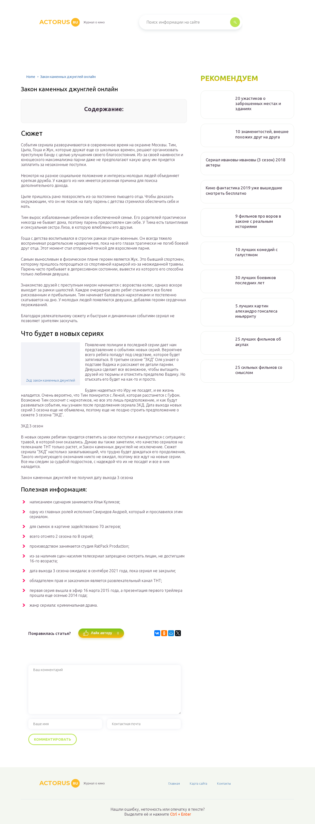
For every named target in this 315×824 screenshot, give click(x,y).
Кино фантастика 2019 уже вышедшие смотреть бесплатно (244, 190)
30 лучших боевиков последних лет (255, 280)
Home (30, 77)
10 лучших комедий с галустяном (256, 252)
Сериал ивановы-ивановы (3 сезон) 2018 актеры (245, 162)
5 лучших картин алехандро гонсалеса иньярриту (256, 311)
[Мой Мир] (171, 633)
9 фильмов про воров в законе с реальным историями (258, 221)
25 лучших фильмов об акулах (258, 341)
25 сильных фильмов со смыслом (258, 370)
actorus (58, 22)
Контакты (224, 783)
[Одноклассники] (164, 633)
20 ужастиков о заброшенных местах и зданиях (258, 103)
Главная (174, 783)
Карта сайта (198, 783)
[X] (178, 633)
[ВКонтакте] (157, 633)
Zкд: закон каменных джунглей (50, 380)
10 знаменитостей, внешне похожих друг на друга (262, 134)
